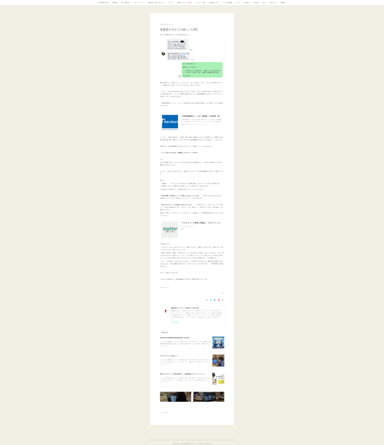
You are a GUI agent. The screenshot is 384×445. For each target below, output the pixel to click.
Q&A (264, 2)
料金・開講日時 (125, 2)
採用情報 (282, 2)
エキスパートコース (139, 2)
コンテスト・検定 (200, 2)
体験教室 (114, 2)
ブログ (238, 2)
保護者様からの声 (214, 2)
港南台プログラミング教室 (184, 2)
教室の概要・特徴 (103, 2)
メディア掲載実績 (227, 2)
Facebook (256, 2)
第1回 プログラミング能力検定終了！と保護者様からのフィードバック (182, 374)
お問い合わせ (272, 2)
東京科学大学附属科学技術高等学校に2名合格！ (175, 338)
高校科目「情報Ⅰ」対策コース (156, 2)
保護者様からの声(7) (164, 287)
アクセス (170, 2)
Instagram (246, 2)
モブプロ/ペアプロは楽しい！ (169, 356)
